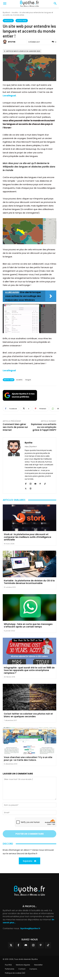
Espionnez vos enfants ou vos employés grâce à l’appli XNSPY (43, 427)
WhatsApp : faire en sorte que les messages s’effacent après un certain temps (28, 625)
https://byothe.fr (31, 446)
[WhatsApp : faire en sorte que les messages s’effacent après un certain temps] (29, 607)
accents (19, 380)
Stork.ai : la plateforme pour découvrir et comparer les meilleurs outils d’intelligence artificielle (27, 537)
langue (28, 380)
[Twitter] (11, 945)
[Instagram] (31, 483)
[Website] (31, 488)
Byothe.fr (6, 12)
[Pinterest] (40, 483)
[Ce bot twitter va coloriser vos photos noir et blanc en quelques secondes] (29, 697)
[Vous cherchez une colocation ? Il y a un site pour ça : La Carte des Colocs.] (29, 740)
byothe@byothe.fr (30, 928)
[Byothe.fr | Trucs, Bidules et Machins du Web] (29, 4)
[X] (26, 488)
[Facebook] (26, 483)
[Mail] (35, 483)
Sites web (21, 21)
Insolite (15, 12)
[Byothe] (5, 42)
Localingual (9, 95)
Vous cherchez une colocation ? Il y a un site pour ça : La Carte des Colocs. (28, 758)
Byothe (11, 42)
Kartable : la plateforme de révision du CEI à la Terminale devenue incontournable (29, 582)
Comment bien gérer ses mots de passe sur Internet (15, 427)
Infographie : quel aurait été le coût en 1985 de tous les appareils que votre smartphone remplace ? (29, 670)
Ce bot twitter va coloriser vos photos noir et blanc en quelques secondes (28, 715)
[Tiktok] (48, 945)
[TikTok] (45, 483)
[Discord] (26, 945)
